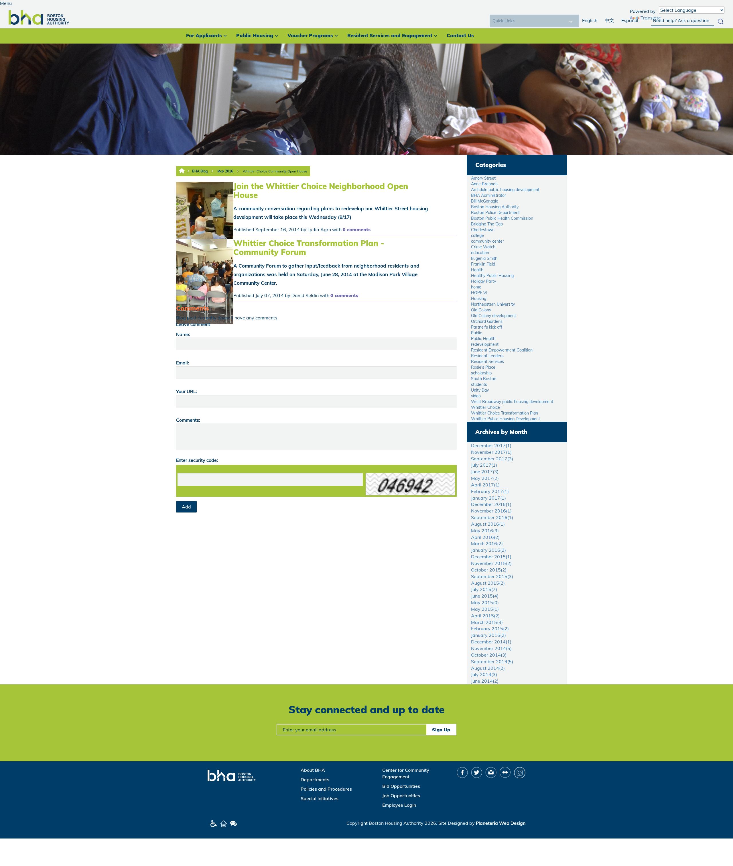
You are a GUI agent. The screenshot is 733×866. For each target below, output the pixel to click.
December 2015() (491, 556)
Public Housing (254, 35)
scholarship (481, 373)
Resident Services (487, 361)
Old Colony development (493, 315)
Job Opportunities (401, 795)
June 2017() (484, 471)
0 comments (357, 229)
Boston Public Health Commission (502, 218)
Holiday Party (483, 281)
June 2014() (484, 681)
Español (629, 20)
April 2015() (485, 615)
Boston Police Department (495, 212)
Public (476, 332)
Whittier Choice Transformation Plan (504, 413)
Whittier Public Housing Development (505, 418)
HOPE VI (479, 292)
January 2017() (488, 498)
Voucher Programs (310, 35)
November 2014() (491, 648)
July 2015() (484, 589)
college (477, 235)
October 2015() (489, 570)
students (479, 384)
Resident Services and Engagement (389, 35)
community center (487, 241)
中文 (609, 20)
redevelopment (484, 344)
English (589, 20)
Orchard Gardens (487, 321)
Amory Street (483, 178)
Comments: (188, 420)
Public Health (483, 338)
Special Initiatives (319, 798)
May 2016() (485, 530)
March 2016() (487, 543)
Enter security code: (197, 460)
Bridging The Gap (487, 224)
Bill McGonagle (484, 201)
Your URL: (186, 391)
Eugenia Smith (484, 258)
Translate (651, 18)
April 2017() (485, 485)
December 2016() (491, 504)
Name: (183, 334)
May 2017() (485, 478)
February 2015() (490, 628)
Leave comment (193, 324)
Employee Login (399, 805)
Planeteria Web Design (500, 823)
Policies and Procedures (326, 789)
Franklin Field (483, 264)
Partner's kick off (486, 327)
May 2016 (225, 171)
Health (477, 269)
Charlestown (482, 229)
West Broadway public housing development (512, 401)
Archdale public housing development (505, 189)
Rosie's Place (483, 367)
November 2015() (491, 563)
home (476, 287)
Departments (315, 779)
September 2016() (492, 517)
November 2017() (491, 452)
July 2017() (484, 465)
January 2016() (488, 550)
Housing (478, 298)
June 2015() (484, 596)
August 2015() (488, 583)
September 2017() (492, 459)
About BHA (313, 770)
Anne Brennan (484, 183)
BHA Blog (200, 171)
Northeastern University (493, 304)
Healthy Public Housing (492, 275)
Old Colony (481, 310)
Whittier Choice (485, 407)
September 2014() (492, 661)
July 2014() (484, 674)
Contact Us (460, 35)
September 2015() (492, 576)
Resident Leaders (487, 355)
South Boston (483, 378)
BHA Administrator (488, 195)
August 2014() (488, 668)
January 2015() (488, 635)
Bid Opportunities (401, 786)
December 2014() (491, 642)
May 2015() (485, 602)
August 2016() (488, 524)
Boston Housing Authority (495, 206)
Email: (182, 363)
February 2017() (490, 491)
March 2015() (487, 622)
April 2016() (485, 537)
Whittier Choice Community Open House (275, 171)
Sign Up (441, 730)
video (476, 395)
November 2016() (491, 511)
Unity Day (480, 390)
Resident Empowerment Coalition (502, 350)
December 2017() (491, 445)
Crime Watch (483, 247)
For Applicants (204, 35)
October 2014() (489, 655)
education (480, 252)
